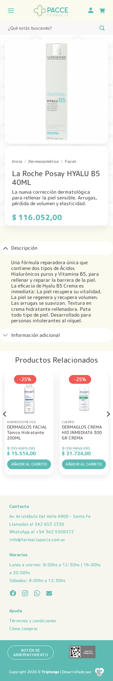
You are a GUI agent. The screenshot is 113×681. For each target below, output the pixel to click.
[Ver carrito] (102, 10)
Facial (70, 161)
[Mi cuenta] (90, 11)
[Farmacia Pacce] (51, 10)
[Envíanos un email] (49, 594)
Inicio (17, 161)
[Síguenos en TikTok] (37, 594)
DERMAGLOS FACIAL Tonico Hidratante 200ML (27, 432)
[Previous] (5, 426)
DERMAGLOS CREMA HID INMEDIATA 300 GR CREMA (82, 432)
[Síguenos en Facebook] (13, 594)
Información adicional (35, 335)
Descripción (24, 248)
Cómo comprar (23, 629)
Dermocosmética (43, 161)
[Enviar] (102, 28)
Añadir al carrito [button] (29, 464)
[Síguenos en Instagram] (25, 594)
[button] (10, 10)
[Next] (107, 426)
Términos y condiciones (32, 621)
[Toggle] (5, 248)
